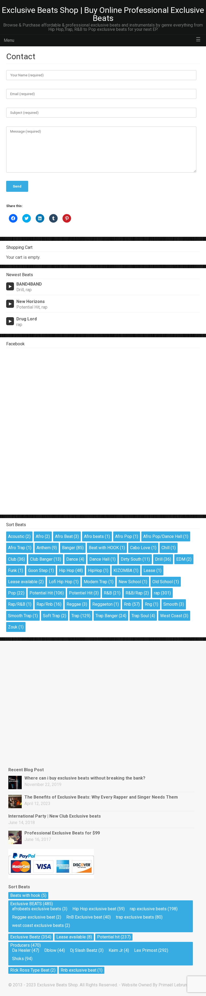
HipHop (95, 570)
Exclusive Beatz (25, 936)
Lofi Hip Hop (60, 581)
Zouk (12, 627)
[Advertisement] (35, 671)
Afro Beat (64, 536)
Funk (12, 570)
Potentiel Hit (81, 593)
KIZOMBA (122, 570)
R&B (108, 593)
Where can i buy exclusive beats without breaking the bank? (84, 778)
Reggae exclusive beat (33, 917)
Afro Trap (16, 547)
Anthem (43, 547)
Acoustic (16, 536)
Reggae (74, 604)
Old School (162, 581)
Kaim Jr (116, 950)
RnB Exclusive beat (84, 917)
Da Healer (21, 950)
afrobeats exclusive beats (36, 908)
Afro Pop (123, 536)
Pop (12, 593)
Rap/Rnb (44, 604)
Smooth (170, 604)
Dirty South (131, 559)
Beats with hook (25, 895)
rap (157, 593)
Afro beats (94, 536)
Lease (149, 570)
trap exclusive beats (135, 917)
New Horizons (30, 301)
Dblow (50, 950)
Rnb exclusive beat (78, 970)
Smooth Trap (20, 615)
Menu (9, 40)
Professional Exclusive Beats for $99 (62, 833)
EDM (180, 559)
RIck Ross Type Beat (29, 970)
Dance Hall (99, 559)
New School (130, 581)
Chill (165, 547)
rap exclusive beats (148, 908)
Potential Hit (41, 593)
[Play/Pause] (10, 286)
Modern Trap (95, 581)
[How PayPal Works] (51, 876)
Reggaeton (102, 604)
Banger (68, 547)
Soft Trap (51, 615)
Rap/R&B (16, 604)
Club (12, 559)
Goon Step (38, 570)
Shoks (18, 958)
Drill (159, 559)
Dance (72, 559)
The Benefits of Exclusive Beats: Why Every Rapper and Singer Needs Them (101, 797)
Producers (20, 945)
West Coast (171, 615)
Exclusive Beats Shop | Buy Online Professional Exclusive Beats (103, 14)
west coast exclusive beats (38, 925)
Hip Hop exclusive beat (94, 908)
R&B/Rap (134, 593)
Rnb (127, 604)
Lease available (23, 581)
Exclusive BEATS (26, 903)
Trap (75, 615)
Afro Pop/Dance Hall (162, 536)
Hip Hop (66, 570)
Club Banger (41, 559)
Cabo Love (140, 547)
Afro (40, 536)
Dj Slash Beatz (83, 950)
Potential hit (108, 936)
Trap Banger (106, 615)
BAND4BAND (29, 284)
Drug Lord (26, 318)
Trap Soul (140, 615)
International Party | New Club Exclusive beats (54, 816)
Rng (148, 604)
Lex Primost (145, 950)
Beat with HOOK (104, 547)
